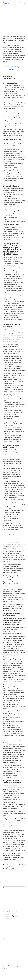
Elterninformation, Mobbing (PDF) (11, 68)
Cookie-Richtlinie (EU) (9, 928)
